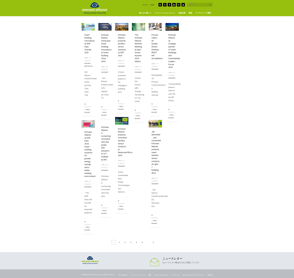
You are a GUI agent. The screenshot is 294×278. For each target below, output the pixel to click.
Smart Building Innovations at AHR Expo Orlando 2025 (89, 44)
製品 (150, 275)
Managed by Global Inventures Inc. (194, 275)
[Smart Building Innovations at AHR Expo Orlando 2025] (88, 27)
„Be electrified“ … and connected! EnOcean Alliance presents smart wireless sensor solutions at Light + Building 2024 (156, 152)
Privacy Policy (175, 275)
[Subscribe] (154, 261)
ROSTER (145, 5)
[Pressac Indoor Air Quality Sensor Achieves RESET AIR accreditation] (155, 27)
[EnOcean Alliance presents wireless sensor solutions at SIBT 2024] (121, 27)
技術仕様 (209, 275)
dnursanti (104, 72)
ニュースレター (172, 258)
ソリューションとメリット (138, 275)
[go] (210, 4)
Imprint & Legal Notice (161, 275)
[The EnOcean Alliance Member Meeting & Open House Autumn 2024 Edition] (138, 27)
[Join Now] (160, 4)
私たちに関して (123, 275)
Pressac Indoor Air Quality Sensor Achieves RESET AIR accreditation (157, 47)
